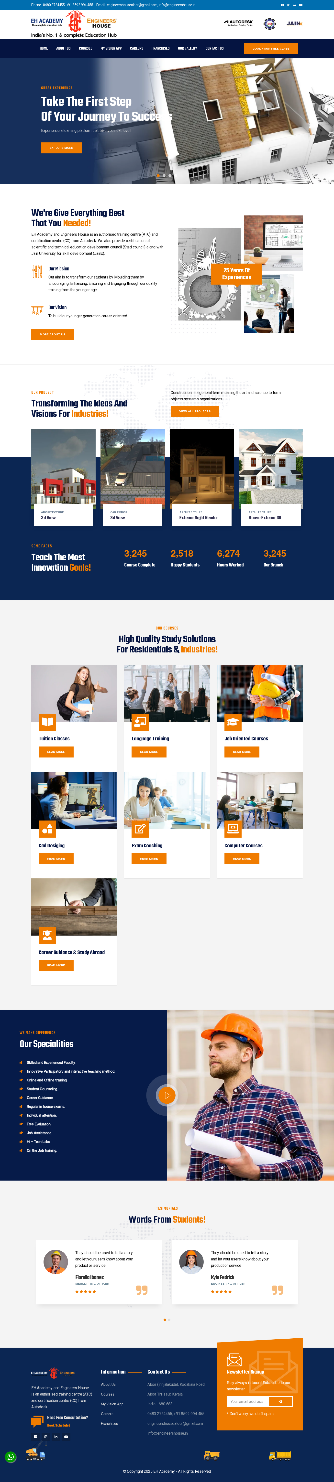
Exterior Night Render (198, 518)
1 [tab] (158, 175)
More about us (52, 334)
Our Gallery (187, 48)
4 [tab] (175, 175)
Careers (136, 48)
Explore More (61, 147)
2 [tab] (164, 175)
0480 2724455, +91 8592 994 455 (68, 5)
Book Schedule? (58, 1426)
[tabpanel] (167, 117)
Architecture (52, 512)
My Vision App (111, 48)
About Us (63, 48)
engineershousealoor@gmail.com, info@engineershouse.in (151, 5)
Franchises (161, 48)
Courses (85, 48)
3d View (48, 518)
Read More (56, 752)
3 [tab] (169, 175)
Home (44, 48)
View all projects (195, 411)
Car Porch (118, 512)
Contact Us (214, 48)
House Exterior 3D (265, 518)
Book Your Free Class (271, 48)
